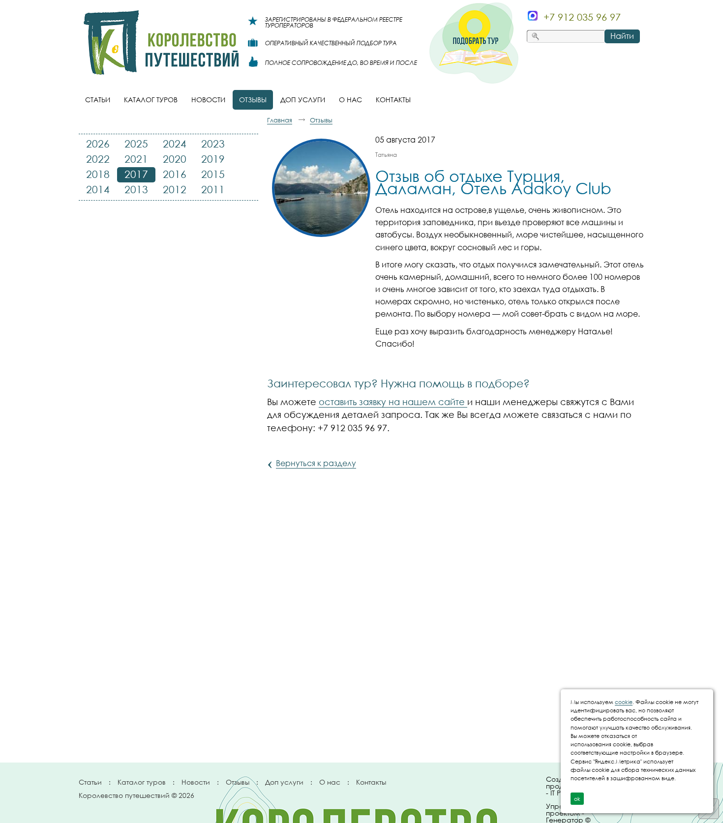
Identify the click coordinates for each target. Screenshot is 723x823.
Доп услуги (284, 782)
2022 (98, 158)
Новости (195, 782)
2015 (213, 174)
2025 (136, 143)
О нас (329, 782)
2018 (98, 174)
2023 (213, 143)
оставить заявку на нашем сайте (393, 401)
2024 (174, 143)
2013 (136, 189)
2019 (213, 158)
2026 (98, 143)
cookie (624, 702)
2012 (174, 189)
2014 (98, 189)
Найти (622, 36)
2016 (174, 174)
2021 (136, 158)
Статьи (90, 782)
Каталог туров (142, 782)
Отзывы (237, 782)
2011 (213, 189)
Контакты (371, 782)
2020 (174, 158)
